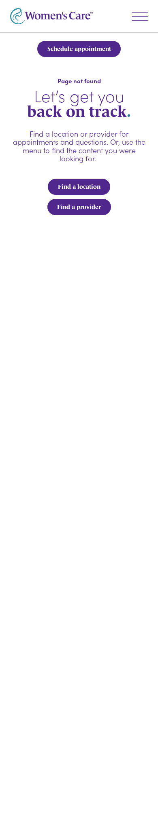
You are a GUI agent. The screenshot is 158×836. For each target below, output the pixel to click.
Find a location (79, 186)
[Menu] (140, 16)
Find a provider (79, 206)
